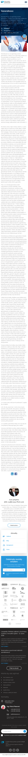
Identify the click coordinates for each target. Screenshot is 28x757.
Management (7, 30)
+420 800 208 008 (15, 711)
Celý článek (4, 646)
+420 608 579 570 (15, 709)
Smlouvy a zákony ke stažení (10, 692)
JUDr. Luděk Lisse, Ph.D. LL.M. (11, 32)
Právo (7, 549)
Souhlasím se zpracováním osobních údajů (15, 574)
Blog (7, 540)
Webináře (5, 687)
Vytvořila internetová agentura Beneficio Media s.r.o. (14, 745)
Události (8, 536)
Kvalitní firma (6, 690)
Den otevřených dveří (8, 680)
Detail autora (14, 525)
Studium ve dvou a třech (9, 682)
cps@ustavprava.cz (15, 714)
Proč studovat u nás (8, 677)
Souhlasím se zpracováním (15, 735)
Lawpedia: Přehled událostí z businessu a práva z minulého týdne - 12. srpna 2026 (14, 633)
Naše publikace (7, 685)
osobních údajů (22, 735)
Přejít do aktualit (14, 668)
